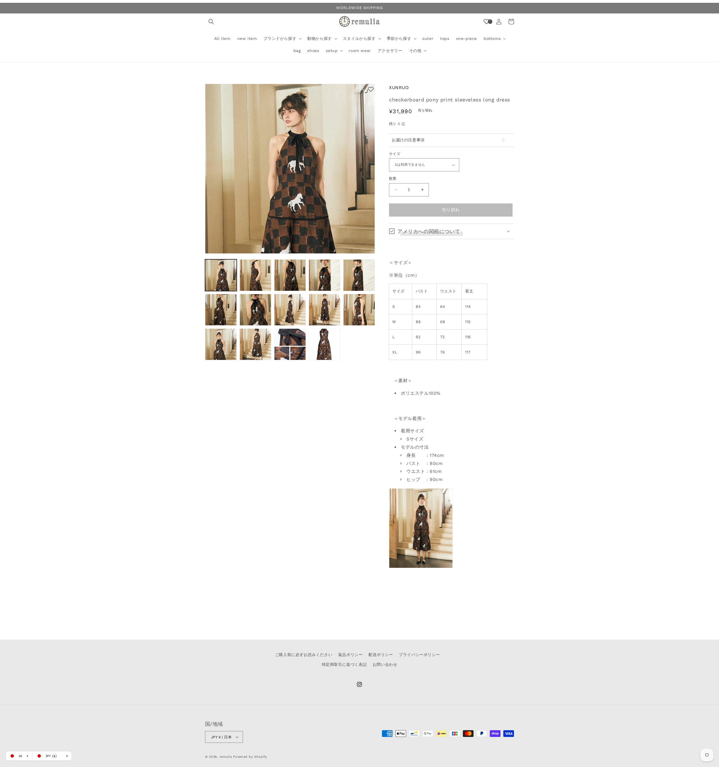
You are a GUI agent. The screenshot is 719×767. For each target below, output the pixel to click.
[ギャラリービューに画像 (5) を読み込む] (359, 275)
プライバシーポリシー (419, 654)
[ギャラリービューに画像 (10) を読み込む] (359, 310)
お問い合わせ (385, 664)
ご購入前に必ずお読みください (303, 654)
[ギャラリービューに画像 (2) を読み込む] (255, 275)
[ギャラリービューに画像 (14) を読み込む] (324, 344)
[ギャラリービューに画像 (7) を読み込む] (255, 310)
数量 (393, 178)
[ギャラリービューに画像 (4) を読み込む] (324, 275)
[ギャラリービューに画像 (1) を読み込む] (221, 275)
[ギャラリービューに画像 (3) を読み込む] (290, 275)
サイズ (394, 154)
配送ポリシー (380, 654)
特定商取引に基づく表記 (344, 664)
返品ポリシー (350, 654)
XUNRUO (399, 87)
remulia (226, 757)
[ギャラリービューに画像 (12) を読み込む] (255, 344)
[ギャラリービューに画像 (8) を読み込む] (290, 310)
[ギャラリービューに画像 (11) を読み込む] (221, 344)
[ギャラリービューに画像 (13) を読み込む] (290, 344)
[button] (211, 21)
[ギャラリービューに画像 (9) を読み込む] (324, 310)
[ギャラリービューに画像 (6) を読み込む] (221, 310)
